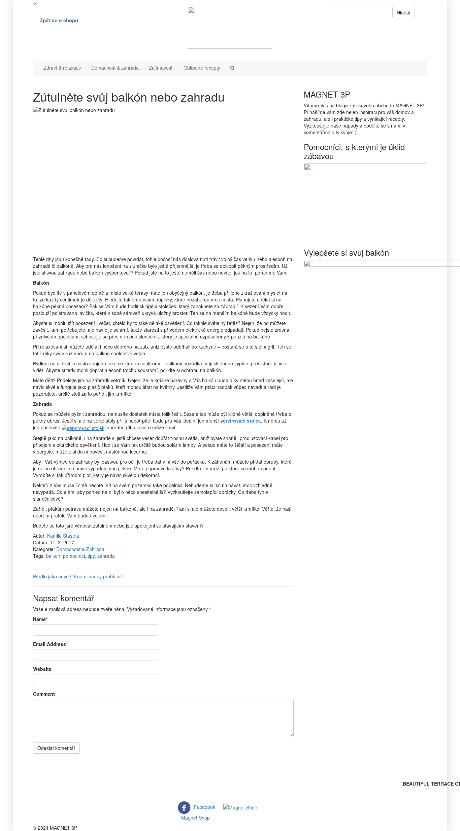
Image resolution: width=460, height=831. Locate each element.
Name (40, 619)
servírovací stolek (240, 420)
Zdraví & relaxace (62, 67)
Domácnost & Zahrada (80, 549)
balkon (53, 555)
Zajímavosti (161, 67)
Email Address (50, 644)
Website (42, 668)
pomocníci (74, 555)
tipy (91, 555)
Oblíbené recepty (202, 67)
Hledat (403, 12)
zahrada (106, 555)
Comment (44, 693)
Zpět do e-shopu (59, 20)
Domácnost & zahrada (115, 67)
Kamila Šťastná (63, 535)
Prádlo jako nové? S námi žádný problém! (77, 576)
